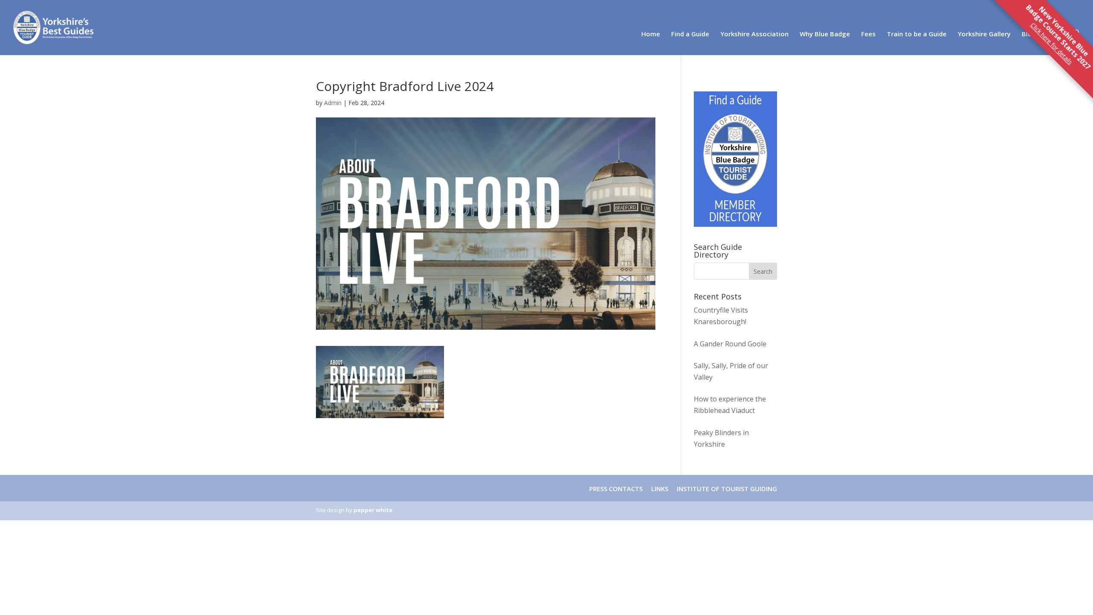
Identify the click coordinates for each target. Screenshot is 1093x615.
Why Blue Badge (825, 34)
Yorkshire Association (754, 34)
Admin (333, 103)
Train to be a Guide (917, 34)
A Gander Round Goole (730, 343)
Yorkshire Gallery (984, 34)
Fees (868, 34)
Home (650, 34)
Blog (1029, 34)
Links (659, 488)
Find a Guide (690, 34)
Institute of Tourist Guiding (726, 488)
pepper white (373, 510)
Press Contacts (616, 488)
